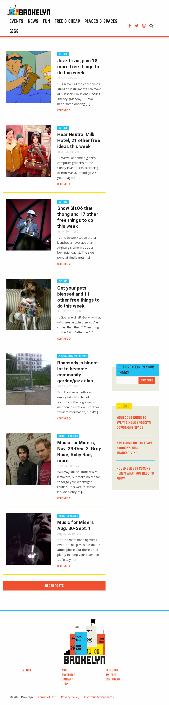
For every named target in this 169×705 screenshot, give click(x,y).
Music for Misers (68, 436)
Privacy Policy (70, 697)
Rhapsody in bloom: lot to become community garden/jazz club (78, 371)
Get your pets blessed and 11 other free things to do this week (78, 297)
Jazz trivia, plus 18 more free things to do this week (78, 66)
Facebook (112, 670)
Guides (124, 406)
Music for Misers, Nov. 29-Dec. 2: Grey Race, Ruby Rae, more (79, 451)
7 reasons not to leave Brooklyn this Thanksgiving (134, 448)
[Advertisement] (140, 522)
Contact (67, 679)
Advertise (68, 675)
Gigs (14, 31)
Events (16, 21)
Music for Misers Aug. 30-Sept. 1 (75, 525)
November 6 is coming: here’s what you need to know (135, 473)
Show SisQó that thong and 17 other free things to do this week (77, 217)
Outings (63, 54)
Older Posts (54, 585)
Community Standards (99, 697)
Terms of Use (47, 697)
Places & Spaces (100, 21)
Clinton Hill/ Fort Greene (73, 356)
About (66, 670)
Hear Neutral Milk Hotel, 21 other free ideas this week (78, 140)
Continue (62, 110)
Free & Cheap (67, 21)
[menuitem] (16, 21)
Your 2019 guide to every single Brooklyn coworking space (133, 422)
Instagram (113, 679)
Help (65, 684)
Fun (46, 21)
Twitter (111, 675)
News (33, 21)
